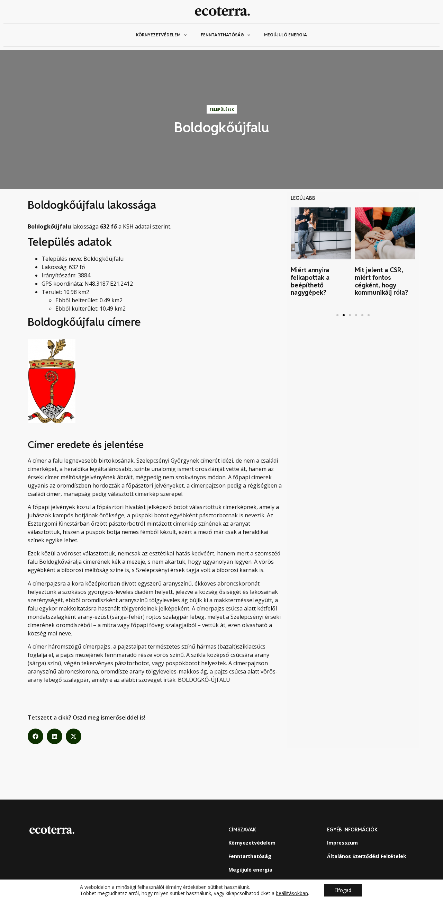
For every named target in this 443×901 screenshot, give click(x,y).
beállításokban (292, 893)
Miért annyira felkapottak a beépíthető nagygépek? (310, 281)
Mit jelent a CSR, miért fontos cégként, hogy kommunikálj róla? (383, 281)
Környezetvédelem (158, 34)
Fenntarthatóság (222, 34)
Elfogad (342, 890)
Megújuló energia (285, 34)
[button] (35, 736)
